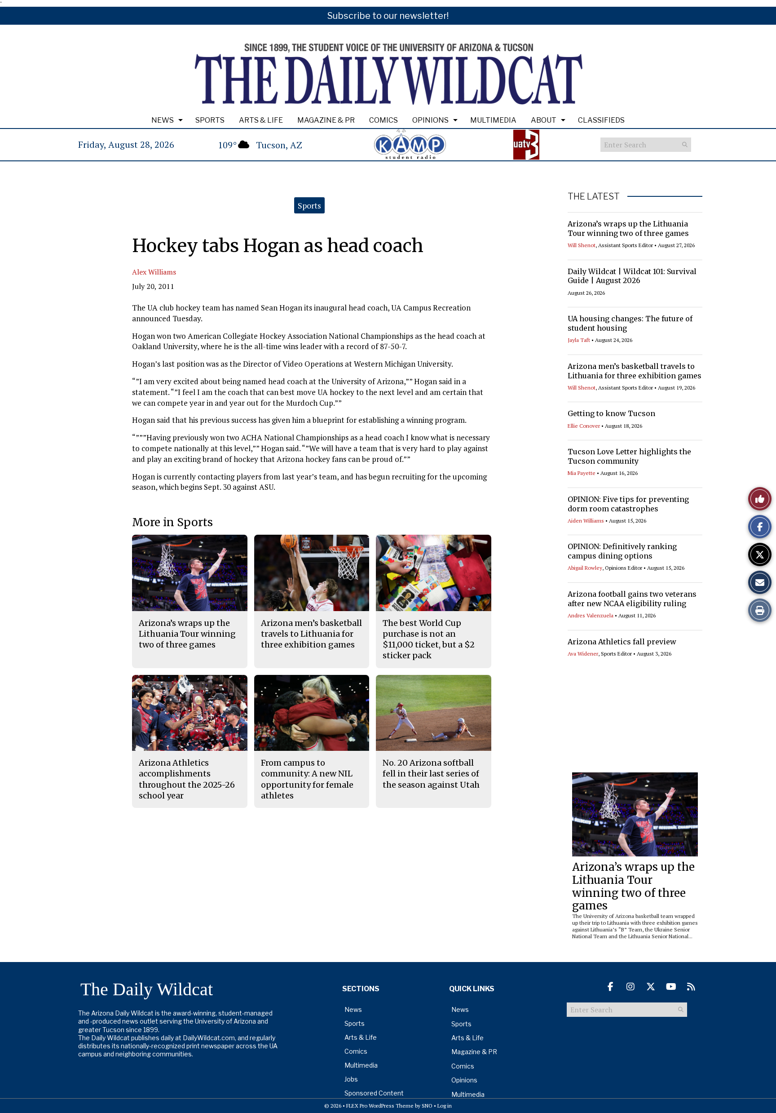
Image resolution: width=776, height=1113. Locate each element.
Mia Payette (581, 473)
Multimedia (493, 120)
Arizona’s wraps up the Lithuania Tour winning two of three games (628, 228)
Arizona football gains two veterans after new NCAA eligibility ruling (632, 599)
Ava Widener (583, 653)
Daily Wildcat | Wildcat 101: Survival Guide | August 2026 (632, 276)
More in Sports (172, 522)
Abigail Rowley (585, 567)
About (543, 120)
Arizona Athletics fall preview (622, 641)
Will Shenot (581, 245)
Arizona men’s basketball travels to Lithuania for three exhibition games (634, 371)
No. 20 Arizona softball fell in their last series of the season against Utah (431, 774)
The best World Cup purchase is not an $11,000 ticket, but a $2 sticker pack (429, 639)
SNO (427, 1105)
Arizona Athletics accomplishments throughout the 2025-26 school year (187, 779)
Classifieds (601, 120)
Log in (444, 1105)
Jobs (351, 1079)
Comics (383, 120)
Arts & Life (261, 120)
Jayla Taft (579, 340)
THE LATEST (594, 196)
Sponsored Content (374, 1093)
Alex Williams (154, 272)
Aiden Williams (586, 520)
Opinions (430, 120)
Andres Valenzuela (590, 615)
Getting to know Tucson (611, 413)
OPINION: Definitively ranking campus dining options (622, 551)
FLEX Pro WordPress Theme (380, 1105)
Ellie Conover (584, 425)
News (162, 120)
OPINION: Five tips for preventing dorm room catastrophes (628, 504)
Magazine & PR (326, 120)
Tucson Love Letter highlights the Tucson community (629, 456)
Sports (210, 120)
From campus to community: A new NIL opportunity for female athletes (307, 779)
